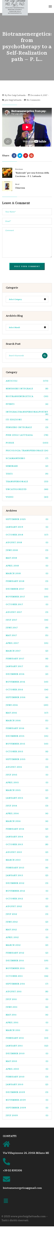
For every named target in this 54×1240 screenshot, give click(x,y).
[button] (6, 1201)
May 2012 (27, 929)
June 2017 (27, 627)
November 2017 (27, 596)
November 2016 (27, 682)
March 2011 (27, 1030)
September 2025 (27, 519)
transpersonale (27, 481)
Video (27, 497)
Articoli (27, 381)
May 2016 (27, 713)
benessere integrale (27, 388)
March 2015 (27, 790)
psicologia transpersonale (27, 450)
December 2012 (27, 883)
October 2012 (27, 898)
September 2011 (27, 984)
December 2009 (27, 1092)
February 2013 (27, 867)
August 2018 (27, 542)
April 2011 (27, 1022)
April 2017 (27, 643)
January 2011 (27, 1046)
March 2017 (27, 651)
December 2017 (27, 589)
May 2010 (27, 1061)
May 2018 (27, 558)
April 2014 (27, 813)
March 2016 (27, 720)
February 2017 (27, 658)
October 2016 (27, 689)
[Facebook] (14, 155)
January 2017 (27, 666)
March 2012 (27, 945)
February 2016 (27, 728)
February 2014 (27, 829)
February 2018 (27, 581)
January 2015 (27, 798)
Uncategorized (27, 489)
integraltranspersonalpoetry (27, 413)
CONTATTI (9, 1136)
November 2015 (27, 744)
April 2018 (27, 566)
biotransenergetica (27, 396)
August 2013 (27, 852)
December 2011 (27, 960)
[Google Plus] (31, 155)
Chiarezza (20, 188)
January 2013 (27, 875)
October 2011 (27, 976)
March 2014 (27, 821)
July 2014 (27, 806)
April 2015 (27, 782)
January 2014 (27, 837)
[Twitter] (19, 155)
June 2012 (27, 922)
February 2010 (27, 1077)
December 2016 (27, 674)
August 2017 (27, 612)
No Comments (33, 100)
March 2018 (27, 573)
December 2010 (27, 1053)
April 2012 (27, 937)
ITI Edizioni (27, 419)
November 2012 (27, 891)
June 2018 (27, 550)
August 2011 (27, 991)
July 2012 (27, 914)
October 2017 (27, 604)
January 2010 (27, 1084)
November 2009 (27, 1100)
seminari (27, 466)
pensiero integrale (27, 427)
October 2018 (27, 535)
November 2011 (27, 968)
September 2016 (27, 697)
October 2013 (27, 844)
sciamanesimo (27, 458)
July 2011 (27, 999)
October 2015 (27, 751)
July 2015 (27, 775)
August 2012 (27, 906)
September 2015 (27, 759)
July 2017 (27, 620)
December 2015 (27, 736)
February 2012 (27, 953)
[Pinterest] (25, 155)
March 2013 (27, 860)
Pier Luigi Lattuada (16, 95)
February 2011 (27, 1038)
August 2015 (27, 767)
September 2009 (27, 1108)
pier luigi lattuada (13, 100)
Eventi (27, 404)
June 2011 (27, 1007)
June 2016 (27, 705)
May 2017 (27, 635)
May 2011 (27, 1015)
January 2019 (27, 527)
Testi (27, 474)
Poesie (27, 443)
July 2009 (27, 1115)
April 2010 (27, 1069)
